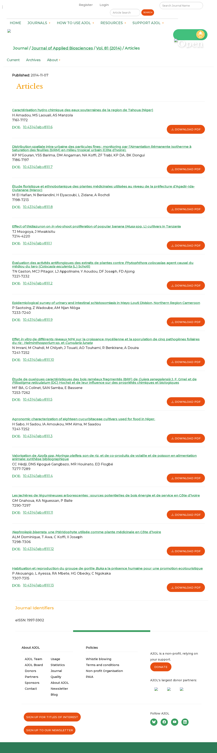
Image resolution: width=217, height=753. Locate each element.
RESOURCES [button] (112, 23)
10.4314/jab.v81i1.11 (38, 512)
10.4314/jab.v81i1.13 (38, 585)
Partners (31, 677)
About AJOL (60, 683)
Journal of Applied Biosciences (62, 48)
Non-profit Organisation (104, 671)
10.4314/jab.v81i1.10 (38, 360)
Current (13, 60)
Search (147, 12)
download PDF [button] (187, 129)
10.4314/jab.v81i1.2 (38, 283)
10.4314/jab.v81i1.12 (38, 549)
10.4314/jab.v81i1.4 (38, 476)
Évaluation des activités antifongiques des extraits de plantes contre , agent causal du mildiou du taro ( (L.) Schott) (102, 264)
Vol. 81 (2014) (108, 48)
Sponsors (32, 683)
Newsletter (59, 689)
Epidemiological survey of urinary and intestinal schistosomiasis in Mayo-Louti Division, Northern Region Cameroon (106, 303)
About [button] (53, 60)
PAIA (89, 677)
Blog (54, 694)
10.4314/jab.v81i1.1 (37, 243)
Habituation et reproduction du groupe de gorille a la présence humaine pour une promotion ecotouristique (107, 568)
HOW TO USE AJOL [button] (74, 23)
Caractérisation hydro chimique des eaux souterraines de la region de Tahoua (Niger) (82, 110)
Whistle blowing (98, 659)
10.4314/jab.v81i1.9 (38, 320)
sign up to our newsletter (49, 730)
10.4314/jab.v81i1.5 (37, 399)
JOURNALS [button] (38, 23)
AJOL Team (33, 659)
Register (86, 5)
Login (104, 5)
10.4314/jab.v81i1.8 (38, 207)
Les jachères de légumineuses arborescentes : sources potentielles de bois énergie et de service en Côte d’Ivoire (106, 495)
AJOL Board (34, 665)
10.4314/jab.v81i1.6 (38, 127)
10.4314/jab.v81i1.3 (38, 436)
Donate (160, 667)
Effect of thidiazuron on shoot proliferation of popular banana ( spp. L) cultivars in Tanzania (96, 226)
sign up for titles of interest (52, 717)
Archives (33, 60)
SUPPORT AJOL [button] (147, 23)
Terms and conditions (102, 665)
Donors (30, 671)
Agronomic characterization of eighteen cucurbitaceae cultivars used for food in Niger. (83, 419)
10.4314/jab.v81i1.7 (38, 167)
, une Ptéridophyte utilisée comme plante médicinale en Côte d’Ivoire (86, 532)
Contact (31, 689)
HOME (15, 23)
